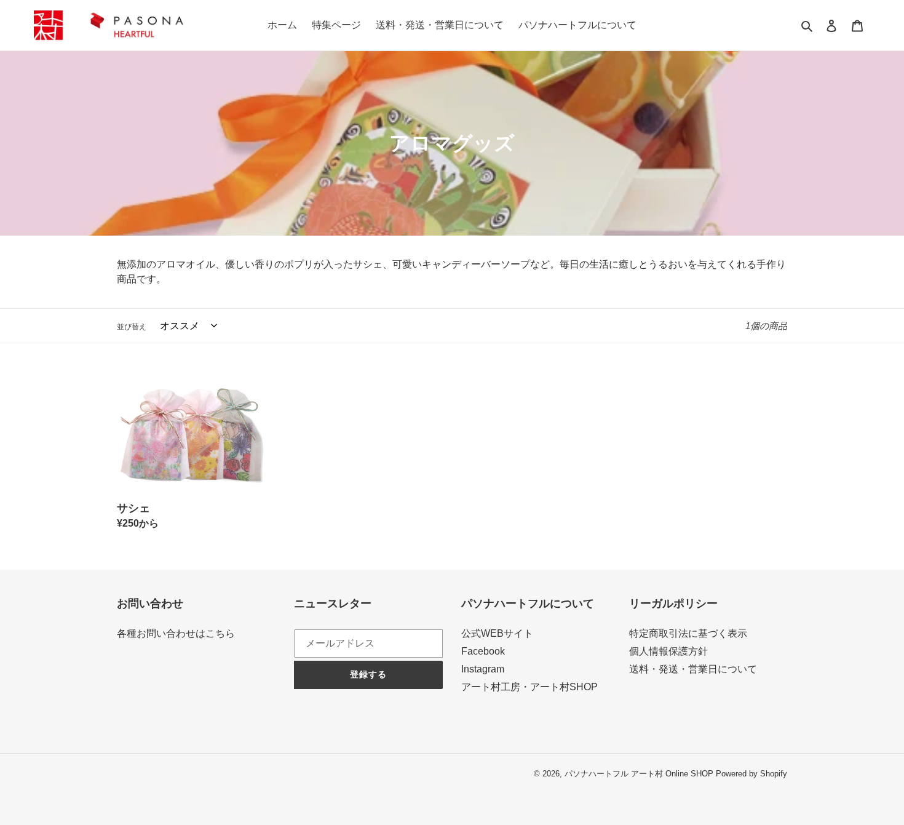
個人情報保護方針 (668, 651)
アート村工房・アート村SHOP (529, 687)
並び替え (131, 326)
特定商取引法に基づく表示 (688, 633)
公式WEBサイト (497, 633)
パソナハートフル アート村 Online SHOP (639, 773)
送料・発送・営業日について (693, 669)
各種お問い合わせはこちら (176, 633)
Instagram (482, 669)
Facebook (483, 651)
